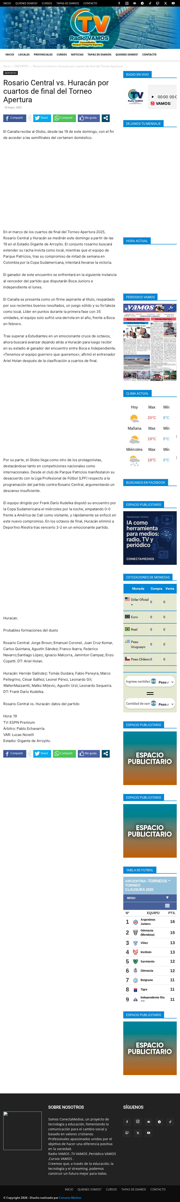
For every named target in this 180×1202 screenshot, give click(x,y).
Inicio (6, 66)
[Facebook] (119, 3)
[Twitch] (157, 3)
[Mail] (134, 3)
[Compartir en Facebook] (14, 118)
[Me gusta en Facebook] (89, 118)
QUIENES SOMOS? (26, 3)
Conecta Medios (70, 1198)
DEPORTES (22, 66)
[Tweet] (42, 118)
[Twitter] (165, 3)
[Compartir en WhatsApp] (64, 118)
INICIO (7, 3)
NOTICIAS (77, 54)
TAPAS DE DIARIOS (67, 3)
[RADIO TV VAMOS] (90, 28)
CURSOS (47, 3)
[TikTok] (150, 3)
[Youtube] (173, 3)
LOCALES (24, 54)
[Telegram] (142, 3)
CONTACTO (90, 3)
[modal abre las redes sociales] (106, 118)
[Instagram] (126, 3)
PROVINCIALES (43, 54)
